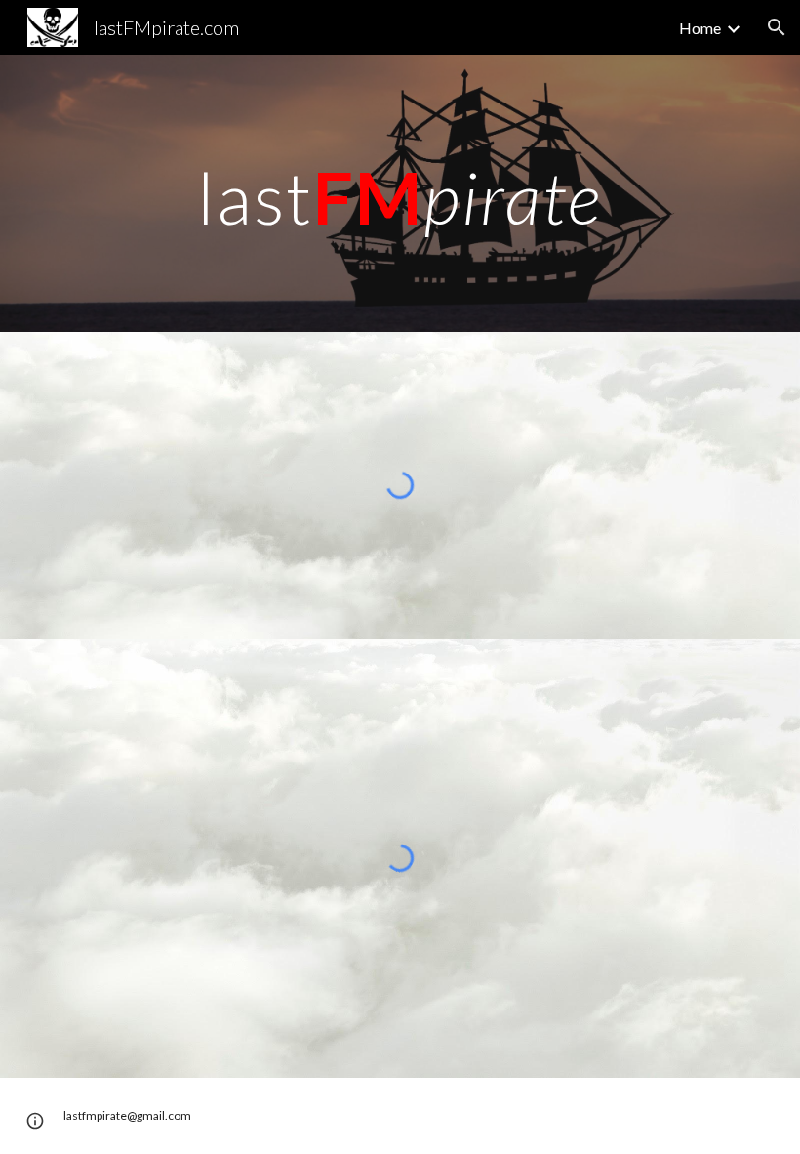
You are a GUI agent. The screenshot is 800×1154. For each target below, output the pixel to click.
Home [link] (700, 28)
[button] (776, 27)
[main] (400, 193)
